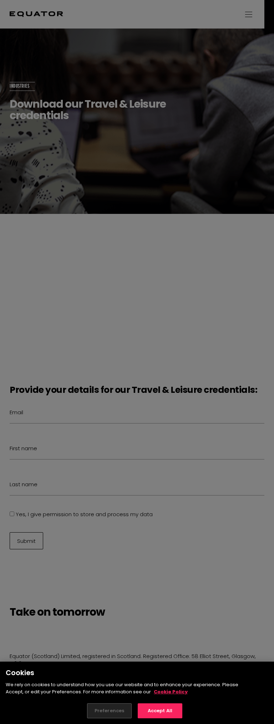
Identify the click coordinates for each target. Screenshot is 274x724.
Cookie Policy (171, 691)
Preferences (109, 710)
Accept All (160, 710)
